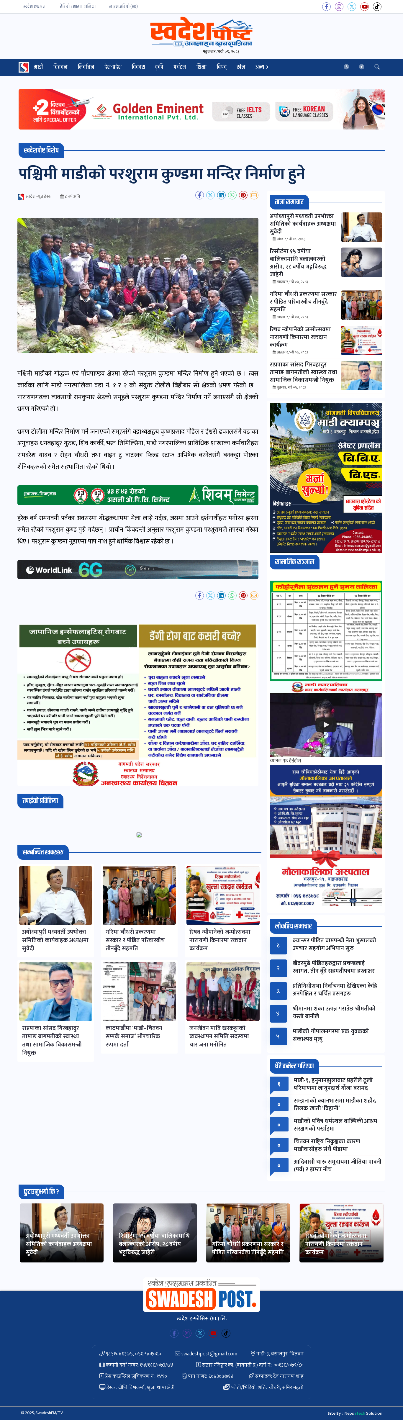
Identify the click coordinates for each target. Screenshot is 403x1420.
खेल (241, 67)
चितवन (60, 67)
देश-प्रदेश (113, 67)
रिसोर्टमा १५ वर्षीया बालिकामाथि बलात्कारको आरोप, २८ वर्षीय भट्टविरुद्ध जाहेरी (154, 1244)
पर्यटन (179, 67)
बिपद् (222, 67)
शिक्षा (201, 67)
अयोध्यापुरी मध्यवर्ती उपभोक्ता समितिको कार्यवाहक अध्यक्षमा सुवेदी (59, 1244)
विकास (138, 67)
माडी (38, 67)
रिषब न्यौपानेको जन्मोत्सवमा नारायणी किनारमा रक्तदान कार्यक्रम (335, 1244)
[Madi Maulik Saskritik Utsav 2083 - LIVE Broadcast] (326, 725)
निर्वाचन (86, 67)
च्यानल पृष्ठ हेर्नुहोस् (285, 761)
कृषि (159, 67)
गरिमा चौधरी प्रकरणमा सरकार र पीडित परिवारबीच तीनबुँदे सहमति (248, 1248)
